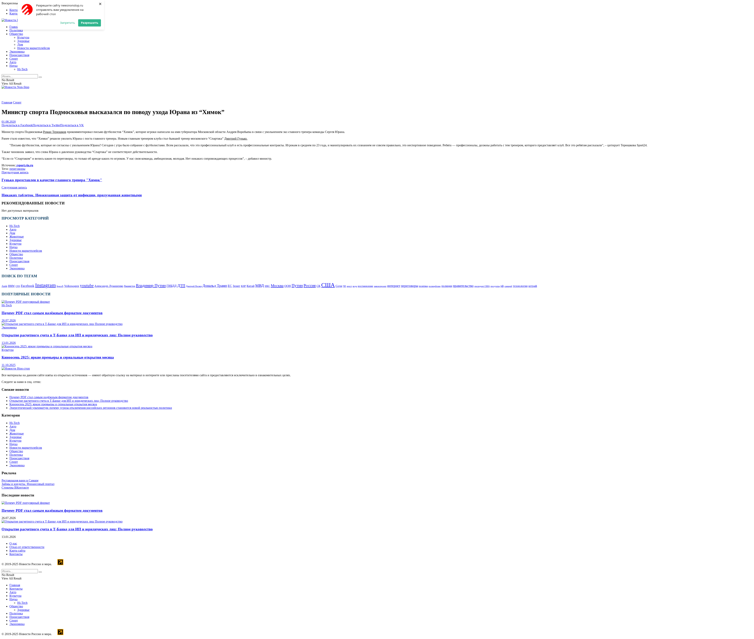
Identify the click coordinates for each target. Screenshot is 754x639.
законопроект (380, 286)
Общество (16, 34)
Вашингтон (129, 286)
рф (502, 286)
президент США (482, 286)
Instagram (45, 285)
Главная (14, 26)
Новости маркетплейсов (33, 48)
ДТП (181, 285)
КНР (243, 286)
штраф (532, 285)
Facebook (27, 286)
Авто (12, 62)
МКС (267, 286)
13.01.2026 (9, 342)
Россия (310, 285)
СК (318, 285)
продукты (495, 286)
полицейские (435, 286)
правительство (463, 286)
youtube (87, 285)
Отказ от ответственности (26, 547)
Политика (16, 30)
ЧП (344, 286)
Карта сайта (17, 13)
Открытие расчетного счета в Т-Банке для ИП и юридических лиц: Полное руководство (77, 335)
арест (349, 286)
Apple (4, 286)
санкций (508, 286)
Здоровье (23, 41)
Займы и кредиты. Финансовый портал (28, 484)
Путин (297, 285)
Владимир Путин (151, 285)
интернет (393, 286)
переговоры (17, 168)
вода (355, 286)
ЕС (230, 285)
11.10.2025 (9, 365)
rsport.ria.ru (24, 165)
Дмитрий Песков (194, 286)
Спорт (13, 58)
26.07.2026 (9, 320)
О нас (13, 543)
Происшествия (19, 55)
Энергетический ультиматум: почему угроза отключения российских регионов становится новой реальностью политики (90, 407)
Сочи (339, 285)
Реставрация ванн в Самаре (20, 480)
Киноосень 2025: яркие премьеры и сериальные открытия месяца (58, 357)
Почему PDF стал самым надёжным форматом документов (52, 313)
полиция (446, 285)
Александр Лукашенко (108, 285)
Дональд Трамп (214, 286)
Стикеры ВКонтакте (15, 487)
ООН (287, 285)
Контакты (16, 10)
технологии (520, 285)
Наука (13, 65)
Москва (277, 285)
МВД (259, 286)
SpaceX (60, 286)
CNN (18, 286)
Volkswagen (71, 285)
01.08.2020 (9, 121)
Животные (16, 236)
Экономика (17, 51)
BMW (11, 286)
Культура (23, 37)
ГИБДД (172, 285)
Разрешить (89, 23)
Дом (20, 44)
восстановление (365, 286)
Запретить (67, 23)
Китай (250, 285)
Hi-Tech (22, 69)
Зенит (236, 285)
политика (423, 286)
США (328, 285)
